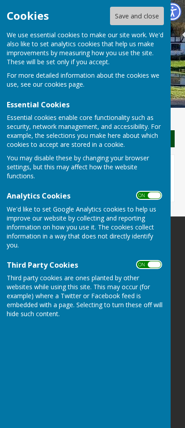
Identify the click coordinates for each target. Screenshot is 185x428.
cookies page (63, 84)
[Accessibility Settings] (172, 12)
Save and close (137, 16)
